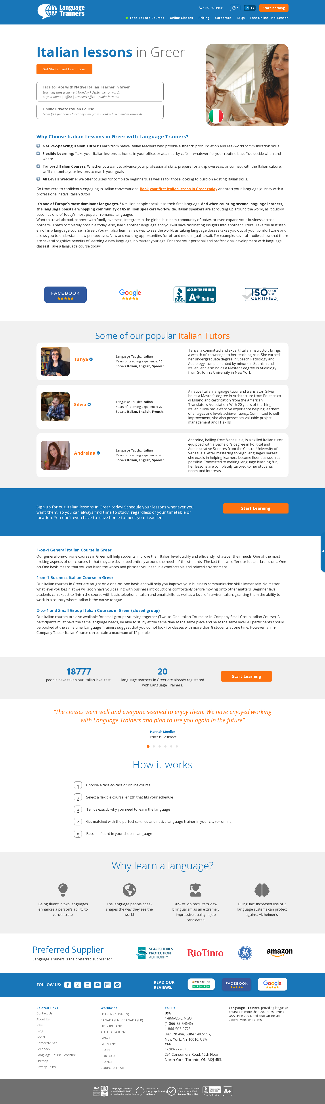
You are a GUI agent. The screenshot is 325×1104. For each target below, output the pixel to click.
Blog (39, 1039)
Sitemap (42, 1069)
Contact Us (44, 1022)
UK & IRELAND (111, 1034)
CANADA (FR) (133, 1028)
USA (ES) (123, 1022)
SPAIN (105, 1058)
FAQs (241, 18)
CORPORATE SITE (113, 1076)
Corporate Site (46, 1051)
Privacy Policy (46, 1075)
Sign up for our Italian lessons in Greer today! (79, 507)
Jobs (39, 1033)
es (252, 7)
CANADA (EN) (110, 1028)
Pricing (204, 18)
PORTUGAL (109, 1064)
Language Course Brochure (56, 1063)
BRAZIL (106, 1046)
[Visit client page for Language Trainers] (185, 1099)
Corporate (223, 18)
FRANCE (107, 1070)
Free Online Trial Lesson (269, 18)
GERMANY (108, 1052)
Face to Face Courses (147, 18)
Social (40, 1045)
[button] (148, 755)
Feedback (43, 1057)
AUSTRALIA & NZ (113, 1040)
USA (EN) (107, 1022)
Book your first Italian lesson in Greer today (178, 188)
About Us (43, 1027)
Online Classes (181, 18)
